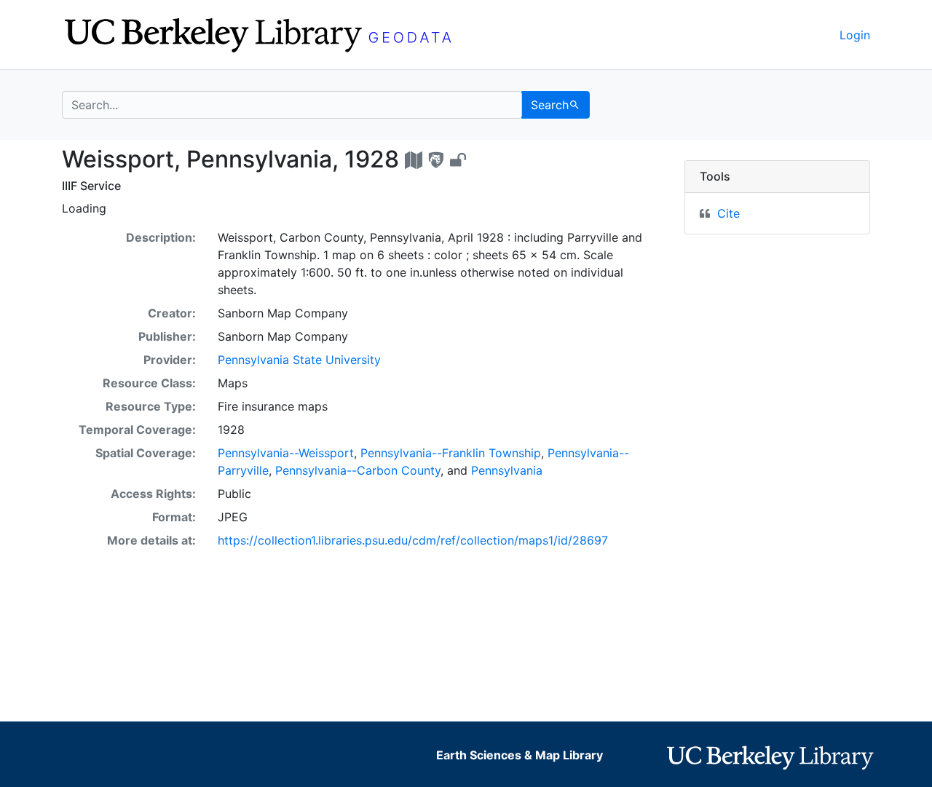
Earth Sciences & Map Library (519, 755)
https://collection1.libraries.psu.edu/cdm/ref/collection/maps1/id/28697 (413, 540)
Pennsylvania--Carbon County (358, 470)
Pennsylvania (506, 470)
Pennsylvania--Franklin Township (450, 453)
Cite (728, 213)
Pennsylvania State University (299, 359)
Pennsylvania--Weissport (286, 453)
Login (855, 35)
